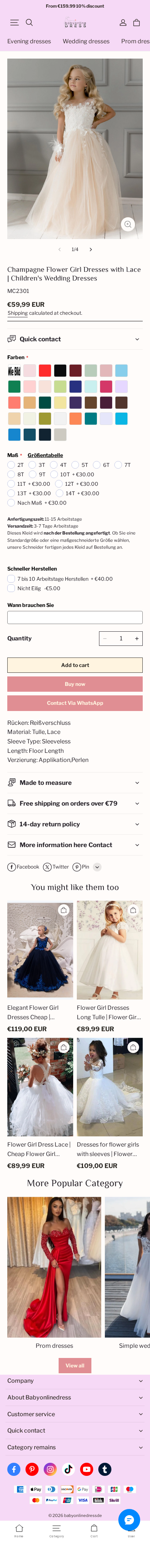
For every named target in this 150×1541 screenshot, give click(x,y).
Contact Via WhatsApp (75, 703)
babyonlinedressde (83, 1515)
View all (75, 1365)
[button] (14, 22)
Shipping (18, 313)
